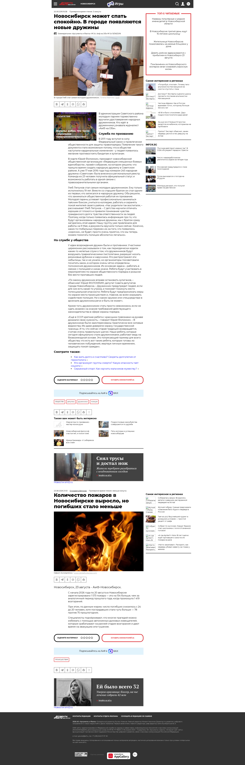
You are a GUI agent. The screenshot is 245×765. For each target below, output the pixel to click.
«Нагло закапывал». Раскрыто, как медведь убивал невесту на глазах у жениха (174, 547)
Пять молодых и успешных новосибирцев (122, 432)
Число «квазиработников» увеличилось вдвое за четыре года (172, 159)
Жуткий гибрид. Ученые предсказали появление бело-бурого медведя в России (174, 509)
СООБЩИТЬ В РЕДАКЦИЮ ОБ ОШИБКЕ (136, 716)
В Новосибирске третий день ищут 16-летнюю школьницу (168, 32)
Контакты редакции (81, 716)
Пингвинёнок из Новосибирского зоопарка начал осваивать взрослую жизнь (168, 66)
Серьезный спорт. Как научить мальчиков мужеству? (105, 368)
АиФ (118, 97)
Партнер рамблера (97, 754)
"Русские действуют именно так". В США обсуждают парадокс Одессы (172, 149)
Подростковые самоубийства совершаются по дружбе (124, 423)
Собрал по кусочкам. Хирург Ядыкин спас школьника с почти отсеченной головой (174, 528)
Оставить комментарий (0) (122, 380)
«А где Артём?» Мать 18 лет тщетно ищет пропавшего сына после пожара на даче (173, 537)
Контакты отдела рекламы (106, 716)
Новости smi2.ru (63, 482)
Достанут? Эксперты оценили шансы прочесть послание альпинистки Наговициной (174, 96)
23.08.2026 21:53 (60, 491)
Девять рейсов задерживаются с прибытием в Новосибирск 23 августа (168, 55)
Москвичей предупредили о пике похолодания (172, 168)
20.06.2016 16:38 (60, 12)
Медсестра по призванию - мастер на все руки (78, 423)
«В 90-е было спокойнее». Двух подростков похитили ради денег (173, 114)
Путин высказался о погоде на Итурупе (170, 177)
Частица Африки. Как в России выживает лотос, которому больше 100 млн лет (173, 105)
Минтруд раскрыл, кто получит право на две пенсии (171, 187)
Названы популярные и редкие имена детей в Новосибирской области (168, 21)
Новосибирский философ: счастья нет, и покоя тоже (77, 432)
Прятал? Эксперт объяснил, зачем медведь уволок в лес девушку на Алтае (173, 133)
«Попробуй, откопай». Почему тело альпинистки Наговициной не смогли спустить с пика (173, 86)
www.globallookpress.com (85, 573)
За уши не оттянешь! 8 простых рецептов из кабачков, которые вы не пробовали (174, 124)
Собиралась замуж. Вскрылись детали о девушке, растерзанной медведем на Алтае (172, 500)
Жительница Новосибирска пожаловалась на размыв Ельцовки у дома (168, 44)
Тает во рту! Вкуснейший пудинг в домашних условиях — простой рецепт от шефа (173, 519)
